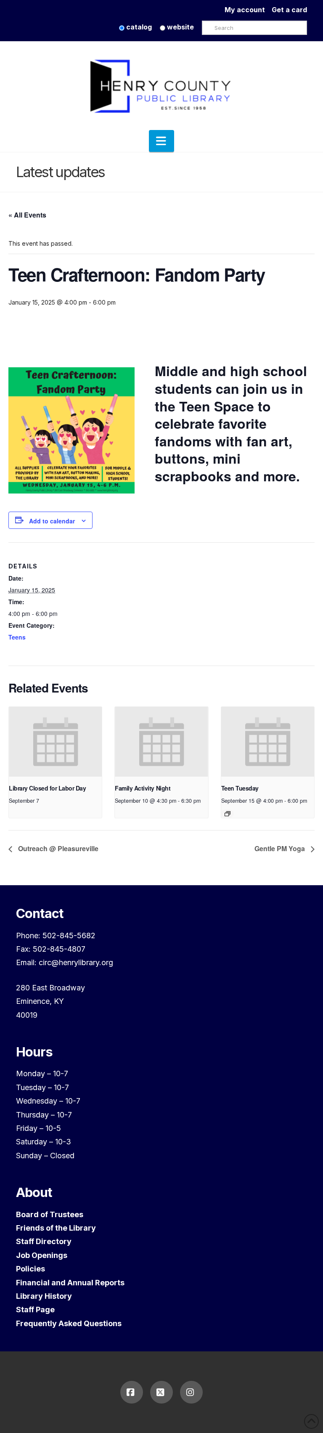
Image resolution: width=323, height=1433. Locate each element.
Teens (17, 637)
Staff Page (35, 1309)
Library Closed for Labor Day (47, 788)
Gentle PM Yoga (280, 848)
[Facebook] (131, 1392)
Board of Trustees (49, 1214)
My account (248, 9)
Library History (44, 1296)
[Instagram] (191, 1392)
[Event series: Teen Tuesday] (227, 813)
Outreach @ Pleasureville (57, 848)
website (179, 27)
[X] (161, 1392)
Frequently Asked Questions (69, 1323)
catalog (138, 27)
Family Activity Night (142, 788)
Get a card (289, 9)
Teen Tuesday (240, 788)
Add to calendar (52, 521)
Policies (30, 1268)
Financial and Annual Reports (70, 1282)
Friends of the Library (56, 1227)
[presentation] (55, 742)
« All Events (27, 215)
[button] (161, 141)
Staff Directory (43, 1241)
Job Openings (41, 1255)
